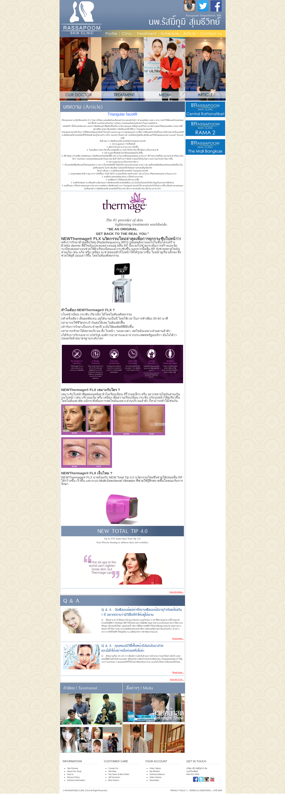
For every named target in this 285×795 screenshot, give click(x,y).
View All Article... (176, 592)
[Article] (189, 33)
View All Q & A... (177, 679)
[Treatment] (146, 33)
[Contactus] (211, 33)
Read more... (178, 638)
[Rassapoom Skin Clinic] (195, 781)
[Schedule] (170, 33)
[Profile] (111, 33)
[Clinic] (127, 33)
